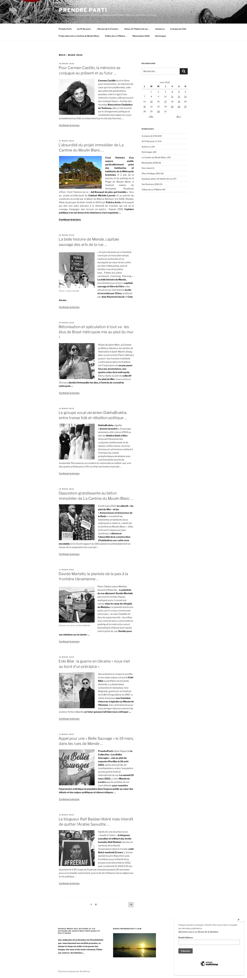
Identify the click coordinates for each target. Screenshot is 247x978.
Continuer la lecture (69, 125)
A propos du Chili (178, 29)
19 (179, 101)
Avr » (179, 116)
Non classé (147, 168)
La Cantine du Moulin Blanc (154, 157)
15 (151, 101)
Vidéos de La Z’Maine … (116, 36)
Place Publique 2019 (151, 173)
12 (179, 96)
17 (165, 101)
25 (172, 106)
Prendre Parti (83, 10)
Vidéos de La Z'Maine (151, 189)
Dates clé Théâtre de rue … (137, 29)
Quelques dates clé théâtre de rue (157, 179)
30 (158, 111)
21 (145, 106)
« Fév (151, 116)
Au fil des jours (84, 29)
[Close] (241, 919)
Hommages (160, 36)
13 (185, 96)
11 (172, 96)
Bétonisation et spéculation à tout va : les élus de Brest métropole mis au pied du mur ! (96, 332)
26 (179, 106)
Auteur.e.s (160, 29)
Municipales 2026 (141, 36)
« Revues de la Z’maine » (107, 29)
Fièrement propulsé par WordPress (74, 971)
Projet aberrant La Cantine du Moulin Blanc (79, 36)
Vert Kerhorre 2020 (151, 184)
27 (185, 106)
